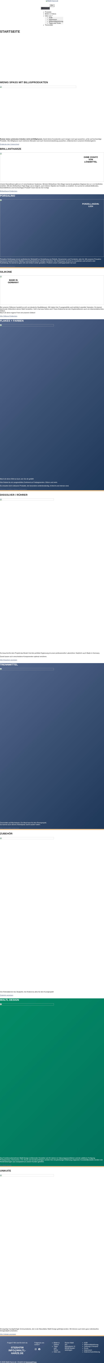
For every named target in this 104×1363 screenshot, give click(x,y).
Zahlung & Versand (91, 1346)
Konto (86, 1348)
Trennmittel (49, 25)
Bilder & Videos (50, 14)
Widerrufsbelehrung (56, 21)
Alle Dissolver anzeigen (8, 660)
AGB (50, 18)
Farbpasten (23, 489)
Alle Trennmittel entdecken (9, 828)
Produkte (48, 12)
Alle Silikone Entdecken (8, 316)
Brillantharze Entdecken (8, 191)
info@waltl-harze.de (17, 1352)
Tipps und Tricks (55, 23)
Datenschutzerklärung (92, 1352)
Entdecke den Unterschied (9, 144)
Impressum (53, 19)
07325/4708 (17, 1347)
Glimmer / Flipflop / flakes (9, 489)
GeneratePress (31, 1362)
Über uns (48, 16)
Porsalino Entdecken (7, 266)
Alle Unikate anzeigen (8, 1334)
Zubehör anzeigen (6, 995)
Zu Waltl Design (5, 1165)
